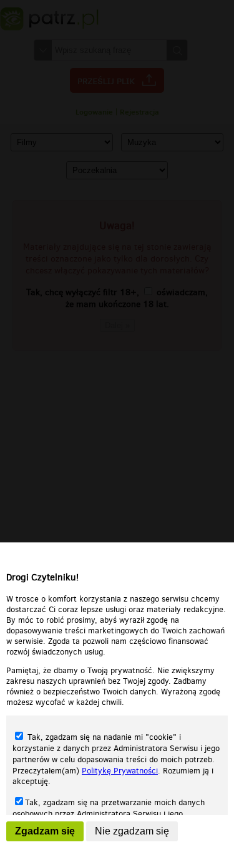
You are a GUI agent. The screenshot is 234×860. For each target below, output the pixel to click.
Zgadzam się (45, 831)
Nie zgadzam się (132, 831)
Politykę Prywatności (120, 770)
